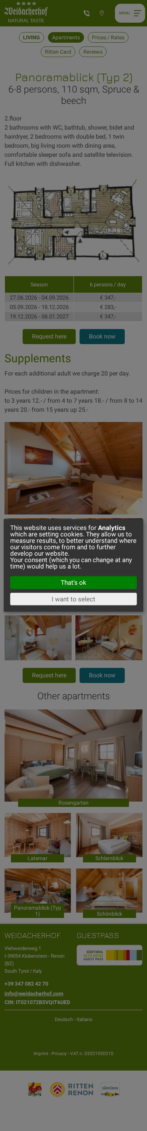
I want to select (73, 599)
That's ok (73, 582)
